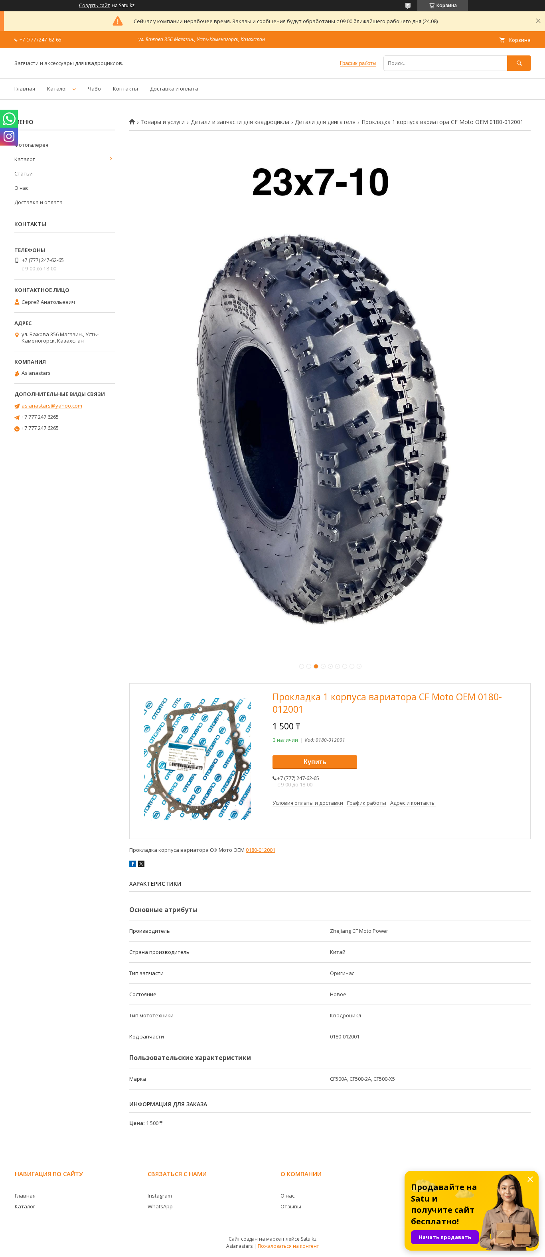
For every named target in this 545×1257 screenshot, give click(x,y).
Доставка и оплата (174, 88)
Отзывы (290, 1206)
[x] (141, 865)
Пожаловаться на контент (288, 1246)
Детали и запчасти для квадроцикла (240, 122)
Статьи (23, 173)
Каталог (57, 88)
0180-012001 (260, 849)
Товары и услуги (162, 122)
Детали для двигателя (325, 122)
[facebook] (132, 865)
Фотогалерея (31, 144)
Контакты (125, 88)
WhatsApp (160, 1206)
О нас (21, 187)
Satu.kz (308, 1238)
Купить (315, 762)
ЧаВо (94, 88)
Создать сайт (94, 5)
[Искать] (519, 63)
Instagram (160, 1195)
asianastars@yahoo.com (52, 405)
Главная (24, 88)
